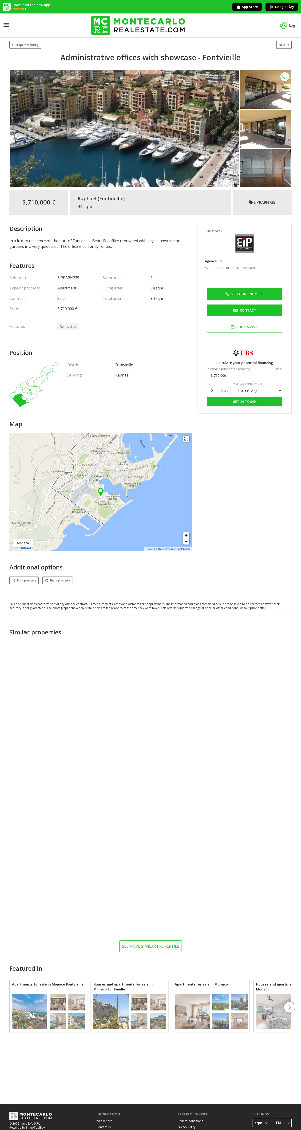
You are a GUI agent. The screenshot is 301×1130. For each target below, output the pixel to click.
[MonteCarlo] (138, 25)
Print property (26, 580)
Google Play (284, 6)
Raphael (87, 199)
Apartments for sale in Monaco (201, 984)
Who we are (104, 1121)
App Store (250, 6)
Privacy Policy (186, 1127)
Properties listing (27, 45)
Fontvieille (111, 199)
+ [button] (186, 535)
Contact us (103, 1127)
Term (210, 383)
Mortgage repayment (247, 383)
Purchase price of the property (228, 368)
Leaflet (149, 549)
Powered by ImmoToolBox (27, 1128)
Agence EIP (213, 261)
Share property (60, 580)
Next (282, 45)
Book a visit (247, 327)
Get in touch (245, 401)
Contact (248, 310)
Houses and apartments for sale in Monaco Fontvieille (123, 986)
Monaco (248, 267)
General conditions (190, 1121)
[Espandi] (186, 439)
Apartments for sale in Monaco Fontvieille (47, 984)
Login (293, 25)
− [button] (186, 541)
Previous (9, 1007)
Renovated (68, 326)
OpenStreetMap (167, 549)
